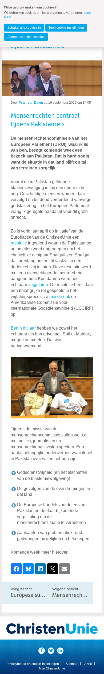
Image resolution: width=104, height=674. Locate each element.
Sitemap (72, 664)
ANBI (88, 664)
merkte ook (59, 296)
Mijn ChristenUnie (52, 668)
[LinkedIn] (60, 650)
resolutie (19, 243)
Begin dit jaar (23, 328)
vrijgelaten (38, 284)
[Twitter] (51, 650)
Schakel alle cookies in (24, 27)
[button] (16, 568)
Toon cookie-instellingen (66, 27)
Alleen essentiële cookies (26, 37)
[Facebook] (41, 650)
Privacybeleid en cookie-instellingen (32, 664)
